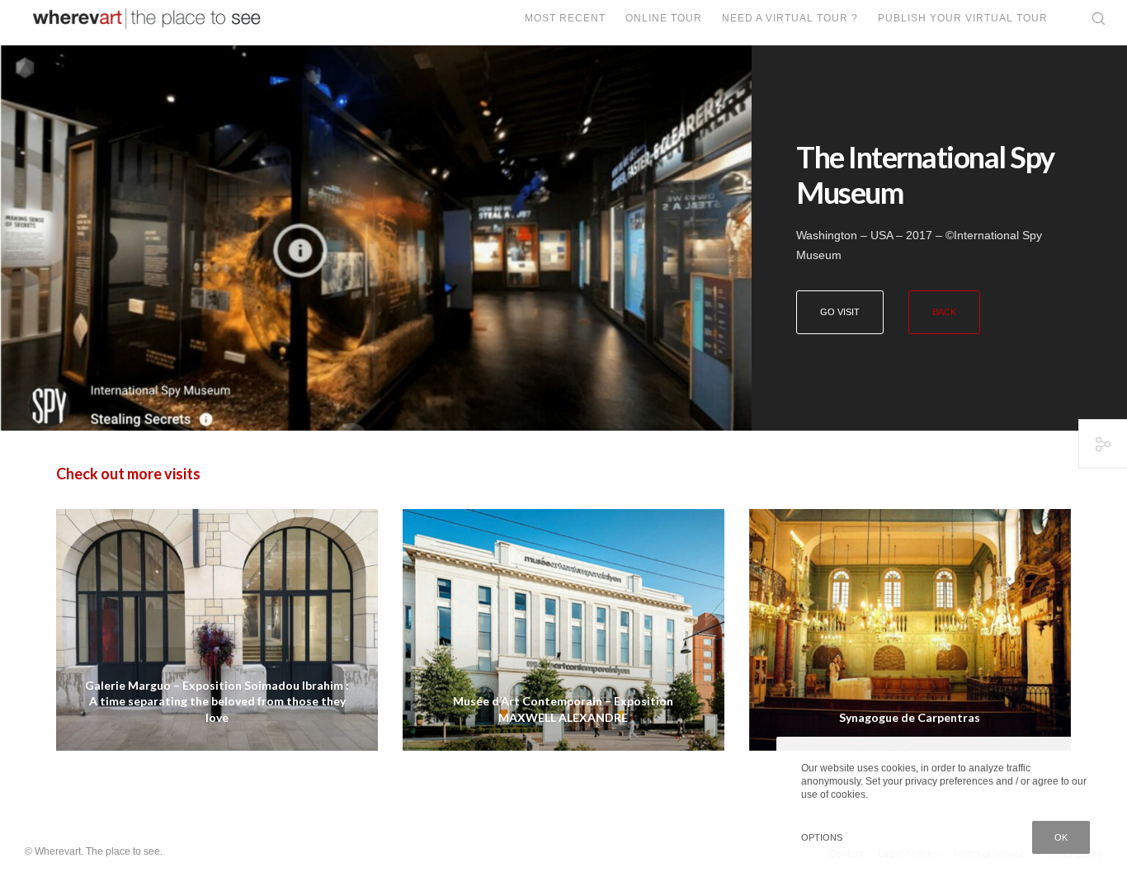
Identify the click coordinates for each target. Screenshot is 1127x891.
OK (1061, 837)
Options (821, 837)
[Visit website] (376, 238)
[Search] (1087, 18)
